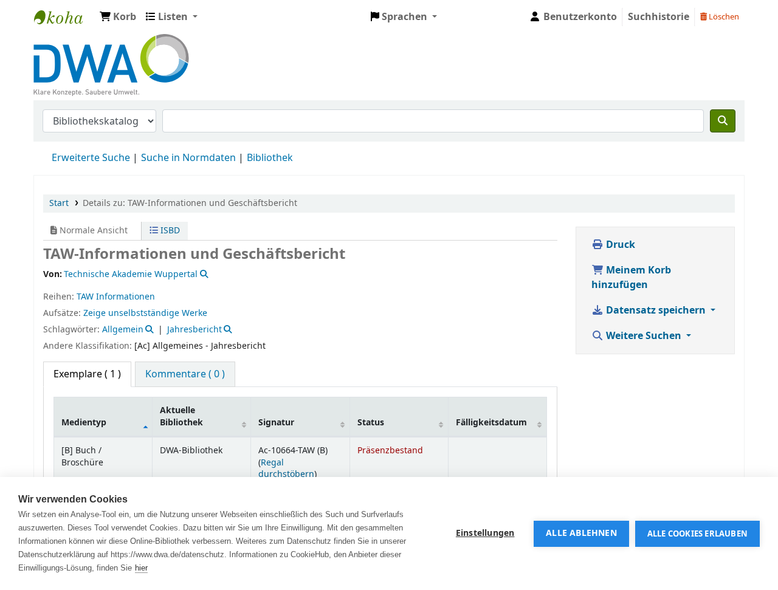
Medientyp (83, 422)
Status (370, 422)
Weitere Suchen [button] (644, 336)
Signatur (276, 422)
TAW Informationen (116, 296)
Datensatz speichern (656, 310)
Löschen (723, 16)
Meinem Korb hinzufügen (631, 277)
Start (59, 203)
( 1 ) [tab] (87, 374)
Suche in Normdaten (188, 158)
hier (141, 567)
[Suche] (722, 120)
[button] (118, 17)
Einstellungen (485, 533)
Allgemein (122, 329)
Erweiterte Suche (91, 158)
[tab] (185, 374)
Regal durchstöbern (286, 468)
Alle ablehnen (581, 533)
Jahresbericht (194, 329)
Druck (619, 245)
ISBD (169, 230)
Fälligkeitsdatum (491, 422)
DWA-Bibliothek (64, 17)
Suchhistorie (658, 17)
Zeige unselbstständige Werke (145, 313)
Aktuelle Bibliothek (181, 416)
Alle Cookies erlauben (697, 534)
